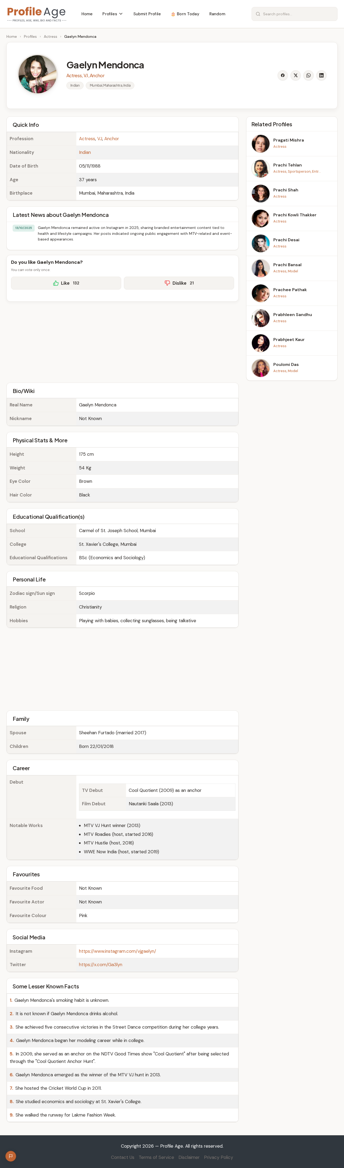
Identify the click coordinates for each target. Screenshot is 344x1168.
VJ (99, 139)
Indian (85, 152)
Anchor (111, 139)
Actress (50, 36)
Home (11, 36)
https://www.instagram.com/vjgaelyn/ (117, 951)
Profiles (30, 36)
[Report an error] (10, 1156)
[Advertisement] (122, 341)
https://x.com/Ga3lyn (100, 964)
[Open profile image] (37, 74)
